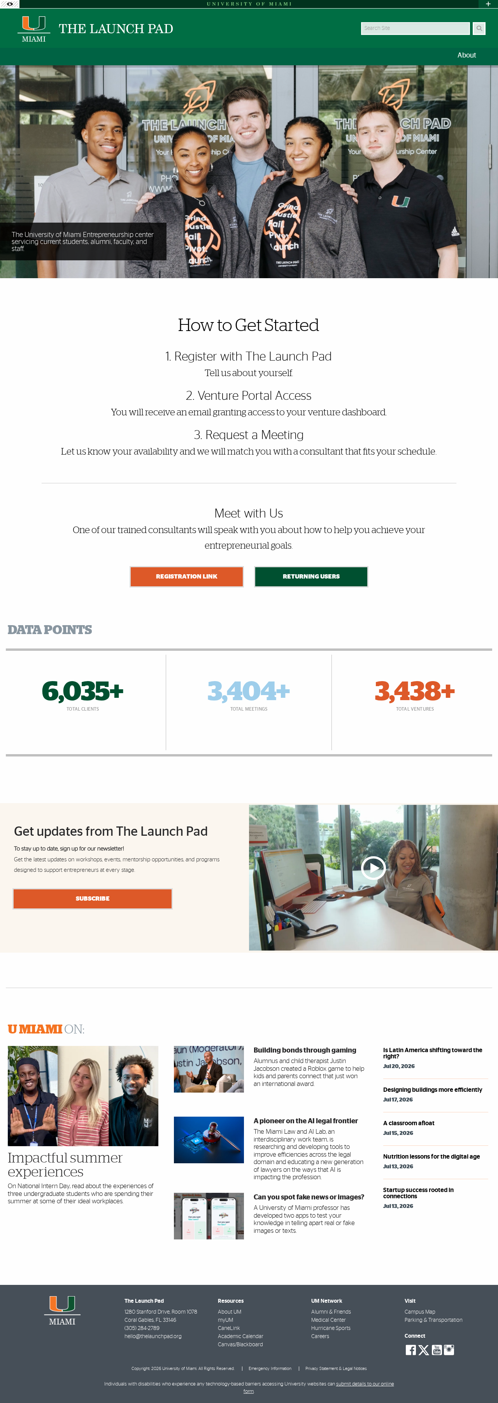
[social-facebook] (411, 1350)
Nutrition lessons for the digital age (431, 1157)
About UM (229, 1312)
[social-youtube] (437, 1350)
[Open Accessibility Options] (9, 4)
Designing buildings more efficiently (432, 1090)
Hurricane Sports (331, 1328)
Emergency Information (270, 1368)
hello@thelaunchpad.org (153, 1336)
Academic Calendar (240, 1336)
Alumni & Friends (331, 1312)
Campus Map (420, 1312)
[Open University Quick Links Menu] (488, 4)
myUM (225, 1320)
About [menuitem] (467, 55)
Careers (320, 1336)
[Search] (479, 28)
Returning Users (311, 576)
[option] (249, 172)
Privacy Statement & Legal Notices (336, 1368)
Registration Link (186, 576)
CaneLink (229, 1328)
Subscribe (93, 899)
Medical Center (328, 1320)
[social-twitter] (423, 1349)
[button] (480, 1381)
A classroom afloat (409, 1123)
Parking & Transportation (434, 1320)
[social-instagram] (449, 1350)
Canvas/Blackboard (240, 1344)
